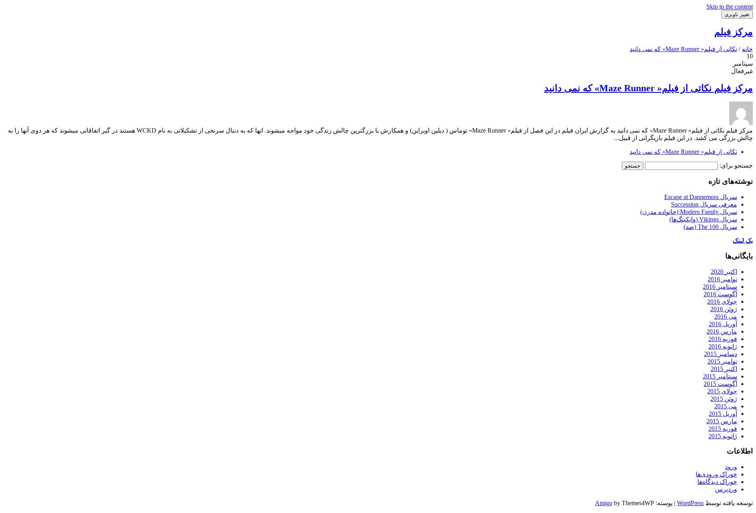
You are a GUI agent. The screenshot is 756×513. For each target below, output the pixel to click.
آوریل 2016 (723, 324)
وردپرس (726, 489)
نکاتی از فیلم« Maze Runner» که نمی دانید (683, 151)
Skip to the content (729, 6)
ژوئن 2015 (723, 398)
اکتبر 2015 (724, 368)
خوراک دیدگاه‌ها (717, 481)
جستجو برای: (736, 165)
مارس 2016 (721, 331)
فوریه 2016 (722, 339)
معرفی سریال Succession (704, 204)
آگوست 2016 (720, 294)
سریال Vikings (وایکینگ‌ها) (703, 219)
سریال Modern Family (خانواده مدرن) (688, 212)
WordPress (690, 503)
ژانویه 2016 (722, 346)
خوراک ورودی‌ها (716, 474)
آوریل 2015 (723, 413)
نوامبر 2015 (722, 361)
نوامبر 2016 (722, 279)
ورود (731, 466)
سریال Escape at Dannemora (700, 197)
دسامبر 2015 (720, 354)
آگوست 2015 (720, 383)
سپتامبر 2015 (720, 376)
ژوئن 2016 (723, 309)
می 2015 (725, 406)
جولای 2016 (722, 301)
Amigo (603, 503)
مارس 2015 (721, 421)
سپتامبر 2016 (720, 286)
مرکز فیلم (733, 32)
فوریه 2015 (722, 428)
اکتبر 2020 (724, 271)
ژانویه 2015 (722, 436)
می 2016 (725, 316)
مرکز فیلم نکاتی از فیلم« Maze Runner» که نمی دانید (648, 88)
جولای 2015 (722, 391)
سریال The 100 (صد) (710, 226)
